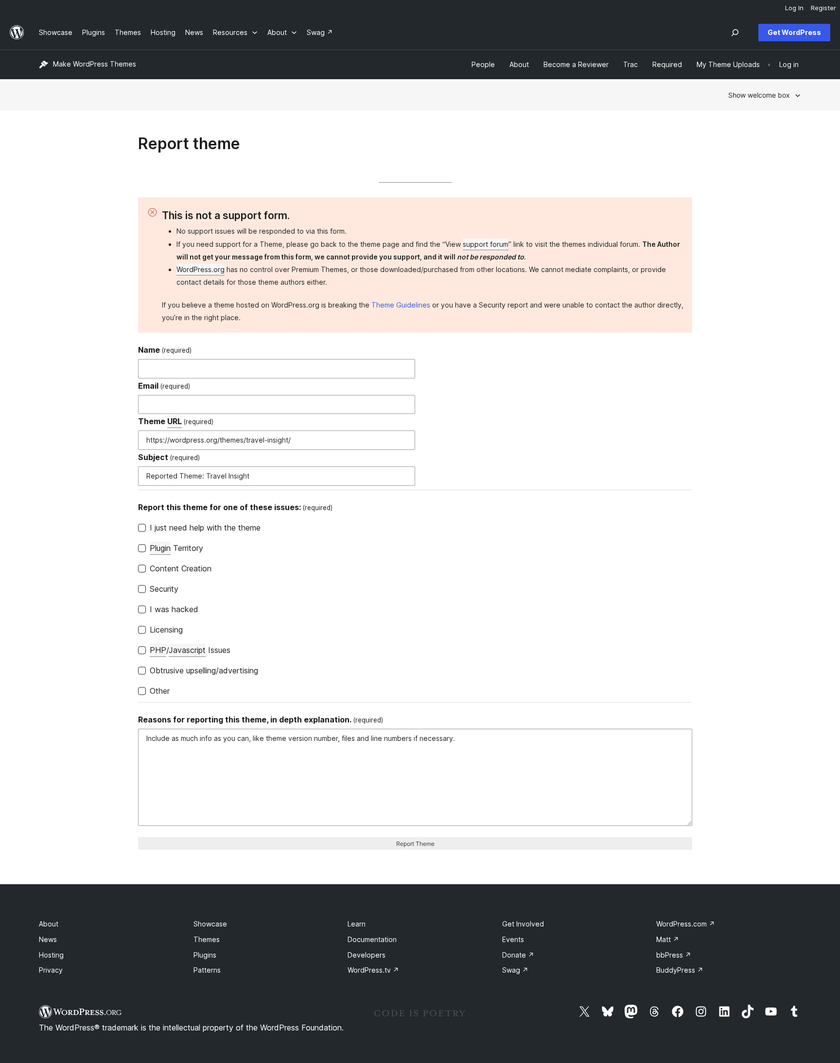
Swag (515, 970)
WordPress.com (685, 924)
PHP (158, 650)
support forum (485, 244)
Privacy (51, 970)
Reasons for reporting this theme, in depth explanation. (260, 719)
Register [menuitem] (823, 8)
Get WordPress (794, 32)
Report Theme (415, 843)
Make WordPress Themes (94, 64)
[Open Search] (735, 33)
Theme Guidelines (400, 305)
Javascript (187, 650)
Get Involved (523, 924)
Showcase (210, 924)
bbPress (673, 955)
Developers (366, 955)
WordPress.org (200, 269)
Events (513, 939)
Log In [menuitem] (794, 8)
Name (165, 350)
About (48, 924)
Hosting (51, 955)
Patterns (207, 970)
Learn (357, 924)
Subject (169, 457)
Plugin (160, 548)
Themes (206, 939)
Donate (518, 955)
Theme (175, 421)
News (48, 939)
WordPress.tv (373, 970)
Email (164, 386)
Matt (667, 939)
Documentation (372, 939)
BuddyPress (679, 970)
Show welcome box (759, 95)
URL (174, 421)
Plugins (204, 955)
